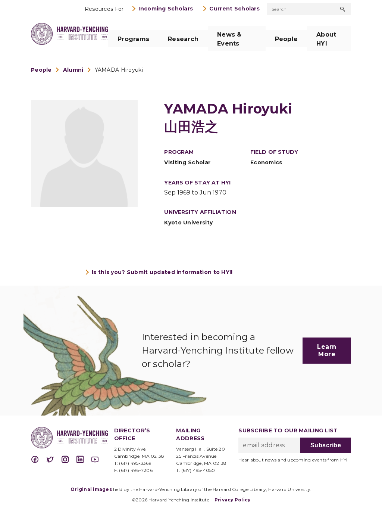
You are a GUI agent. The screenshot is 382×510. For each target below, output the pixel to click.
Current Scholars (234, 8)
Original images (91, 489)
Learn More (326, 350)
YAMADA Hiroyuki (119, 69)
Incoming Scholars (165, 8)
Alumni (73, 69)
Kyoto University (188, 222)
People (41, 69)
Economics (266, 162)
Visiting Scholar (187, 162)
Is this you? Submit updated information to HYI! (162, 272)
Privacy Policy (233, 500)
